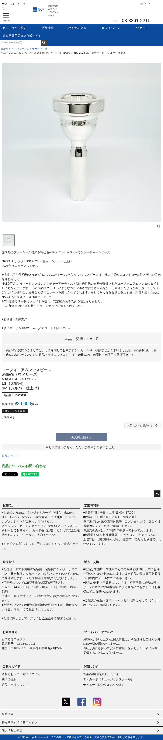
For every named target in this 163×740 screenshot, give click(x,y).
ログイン (145, 3)
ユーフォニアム (20, 49)
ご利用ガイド (11, 666)
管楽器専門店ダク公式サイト (22, 35)
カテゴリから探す (14, 27)
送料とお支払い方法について (21, 674)
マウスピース (39, 49)
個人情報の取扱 (12, 730)
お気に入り (79, 27)
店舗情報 (47, 27)
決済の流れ (9, 679)
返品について (11, 456)
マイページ (112, 27)
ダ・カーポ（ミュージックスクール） (108, 679)
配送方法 (8, 562)
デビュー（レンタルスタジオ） (104, 684)
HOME (5, 49)
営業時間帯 (91, 505)
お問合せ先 (10, 632)
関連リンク (91, 666)
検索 (44, 43)
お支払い (8, 505)
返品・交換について (15, 684)
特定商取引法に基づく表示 (19, 722)
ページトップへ (157, 493)
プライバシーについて (99, 632)
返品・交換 (91, 562)
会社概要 (8, 714)
